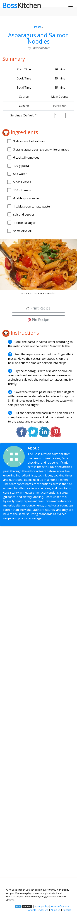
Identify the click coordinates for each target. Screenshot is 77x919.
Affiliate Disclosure (38, 909)
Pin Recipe (40, 319)
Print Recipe (39, 308)
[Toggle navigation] (70, 6)
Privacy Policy (42, 906)
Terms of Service (60, 906)
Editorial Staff (53, 448)
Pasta (38, 27)
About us (55, 909)
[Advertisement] (38, 703)
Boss (21, 5)
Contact (67, 909)
